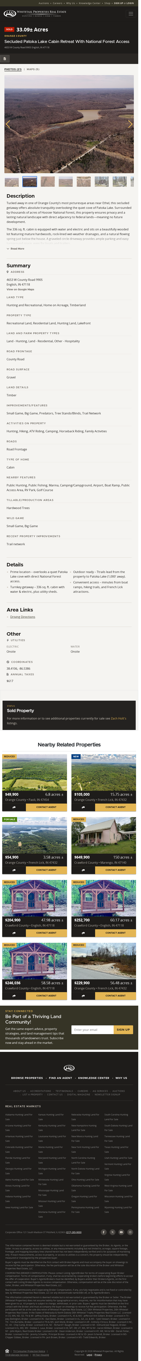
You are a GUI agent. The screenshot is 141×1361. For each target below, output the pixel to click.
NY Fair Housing (41, 1354)
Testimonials (64, 1091)
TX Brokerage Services (16, 1354)
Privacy (98, 1354)
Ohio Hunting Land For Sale (85, 1179)
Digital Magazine (78, 1094)
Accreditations (40, 1091)
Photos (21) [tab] (13, 69)
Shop (107, 3)
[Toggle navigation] (131, 13)
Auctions (44, 3)
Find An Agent (60, 1078)
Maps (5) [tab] (33, 69)
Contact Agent (46, 807)
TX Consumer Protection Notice (29, 1351)
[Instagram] (130, 1232)
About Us (19, 1091)
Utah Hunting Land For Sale (118, 1157)
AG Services (100, 1091)
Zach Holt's (118, 718)
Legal (89, 1354)
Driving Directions (22, 617)
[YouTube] (121, 1232)
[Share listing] (14, 807)
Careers (57, 3)
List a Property (33, 1094)
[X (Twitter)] (112, 1232)
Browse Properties (27, 1078)
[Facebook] (104, 1232)
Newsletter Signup (107, 1094)
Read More (17, 249)
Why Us (70, 3)
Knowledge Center (90, 3)
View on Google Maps (20, 289)
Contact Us (55, 1094)
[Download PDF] (5, 58)
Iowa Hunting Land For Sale (19, 1207)
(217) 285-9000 (74, 1232)
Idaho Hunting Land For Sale (19, 1179)
